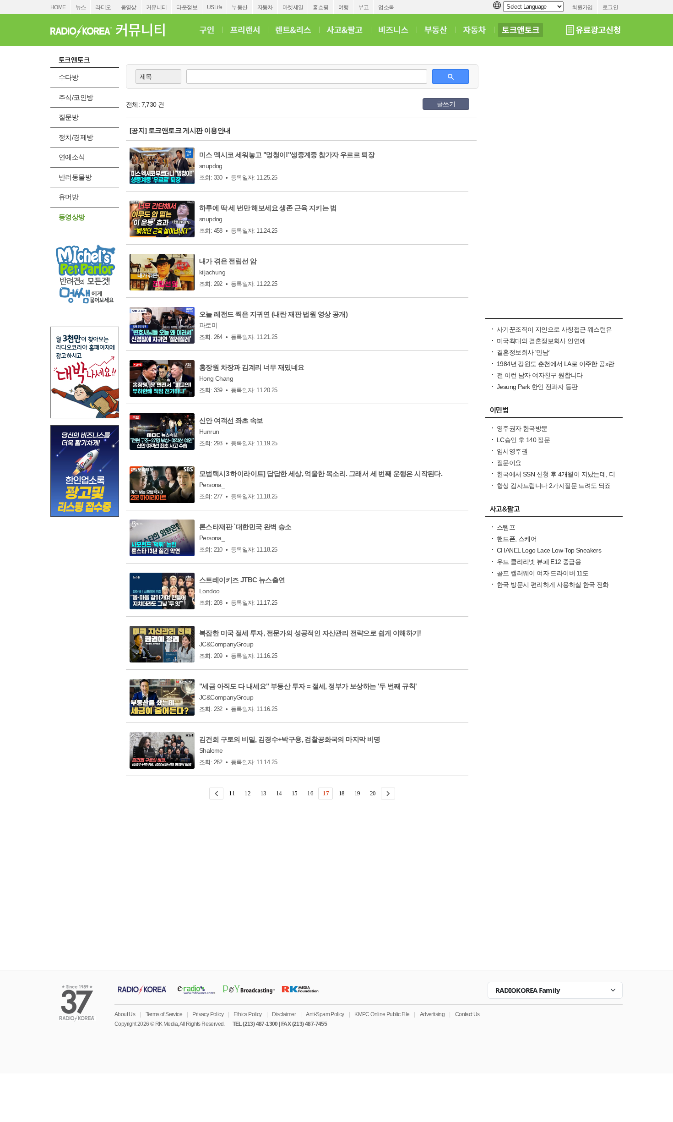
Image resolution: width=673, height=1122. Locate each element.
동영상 (128, 7)
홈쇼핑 (320, 7)
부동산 (239, 7)
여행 (343, 7)
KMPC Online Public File (381, 1014)
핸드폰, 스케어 (517, 538)
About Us (124, 1014)
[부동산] (436, 30)
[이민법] (554, 412)
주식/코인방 (76, 97)
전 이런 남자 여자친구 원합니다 (540, 375)
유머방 (68, 197)
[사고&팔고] (344, 30)
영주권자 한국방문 (522, 428)
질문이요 (509, 462)
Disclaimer (284, 1014)
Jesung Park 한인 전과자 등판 (537, 386)
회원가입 (582, 7)
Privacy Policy (207, 1014)
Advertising (432, 1014)
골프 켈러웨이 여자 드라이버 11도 (543, 573)
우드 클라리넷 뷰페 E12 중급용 (539, 561)
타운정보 (186, 7)
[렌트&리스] (293, 30)
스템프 (506, 527)
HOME (58, 7)
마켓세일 (293, 7)
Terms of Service (164, 1014)
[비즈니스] (393, 30)
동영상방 (72, 217)
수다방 (68, 77)
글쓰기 (446, 104)
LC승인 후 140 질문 (523, 439)
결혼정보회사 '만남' (523, 352)
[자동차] (474, 30)
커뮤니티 (156, 7)
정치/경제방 (76, 137)
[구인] (206, 30)
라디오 (103, 7)
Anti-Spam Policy (325, 1014)
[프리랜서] (244, 30)
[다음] (388, 793)
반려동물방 (75, 177)
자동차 (265, 7)
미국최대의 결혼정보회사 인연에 (541, 341)
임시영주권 (512, 451)
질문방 (68, 117)
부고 (363, 7)
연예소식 (72, 157)
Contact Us (467, 1014)
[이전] (216, 793)
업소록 (386, 7)
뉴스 (81, 7)
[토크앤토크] (520, 30)
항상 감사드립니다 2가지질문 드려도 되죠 (554, 485)
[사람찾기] (554, 313)
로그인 (610, 7)
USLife (214, 7)
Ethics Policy (247, 1014)
